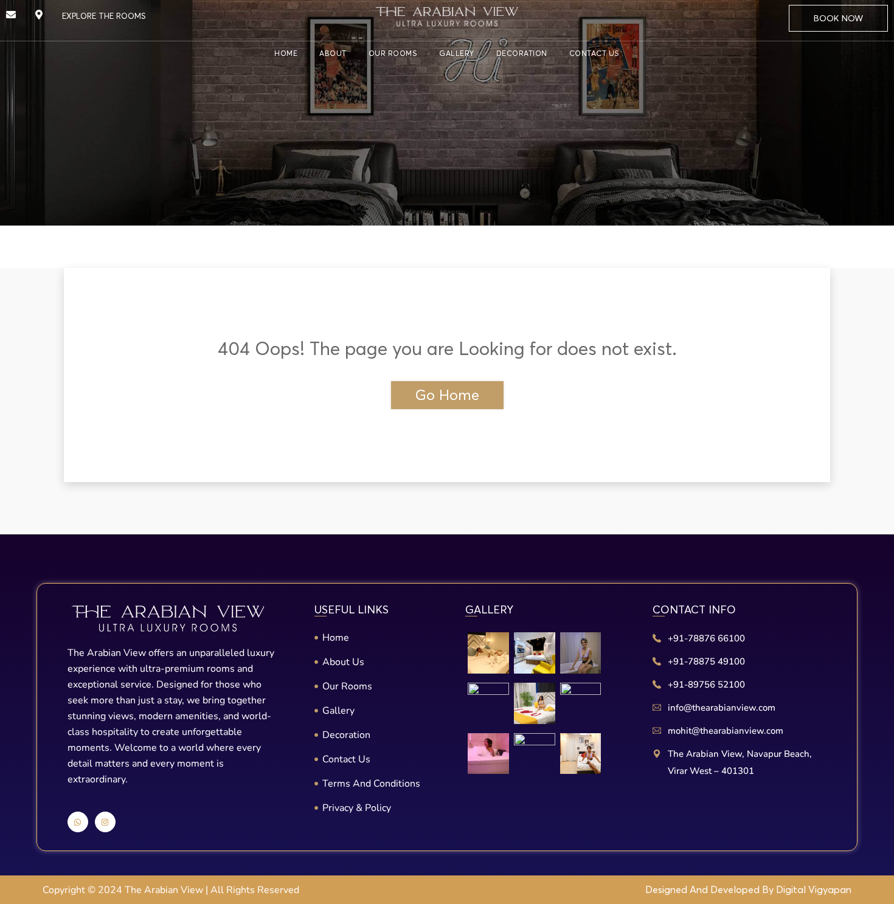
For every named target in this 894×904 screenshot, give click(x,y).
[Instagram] (105, 822)
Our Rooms (393, 53)
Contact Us (594, 53)
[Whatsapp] (78, 822)
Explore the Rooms (104, 16)
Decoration (521, 53)
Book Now (838, 18)
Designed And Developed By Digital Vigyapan (748, 889)
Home (285, 53)
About (333, 53)
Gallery (456, 53)
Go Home (447, 395)
